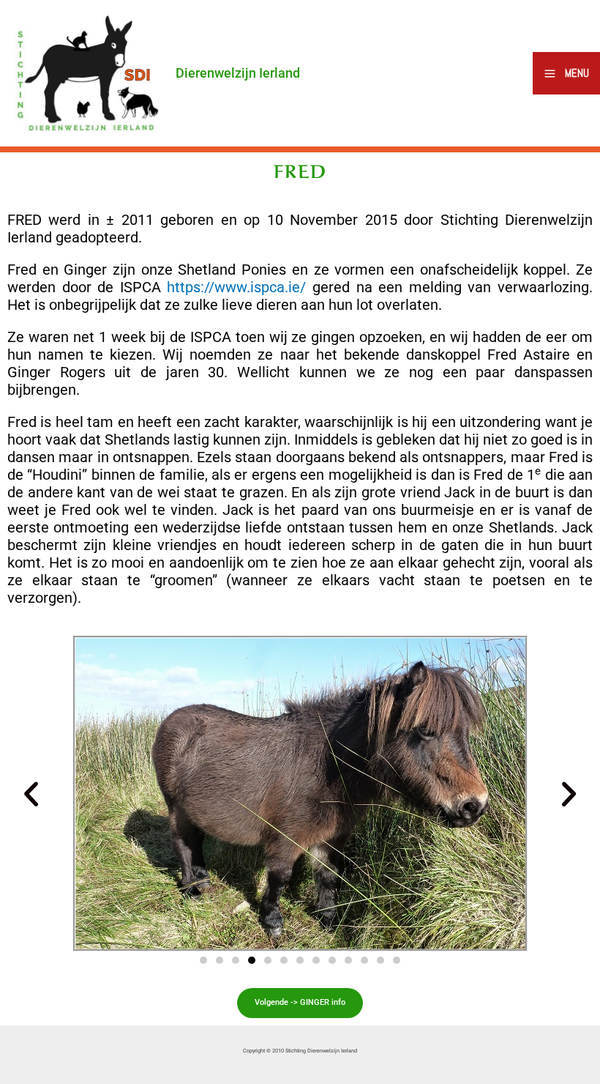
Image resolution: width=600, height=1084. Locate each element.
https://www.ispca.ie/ (236, 287)
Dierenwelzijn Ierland (238, 73)
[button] (31, 793)
